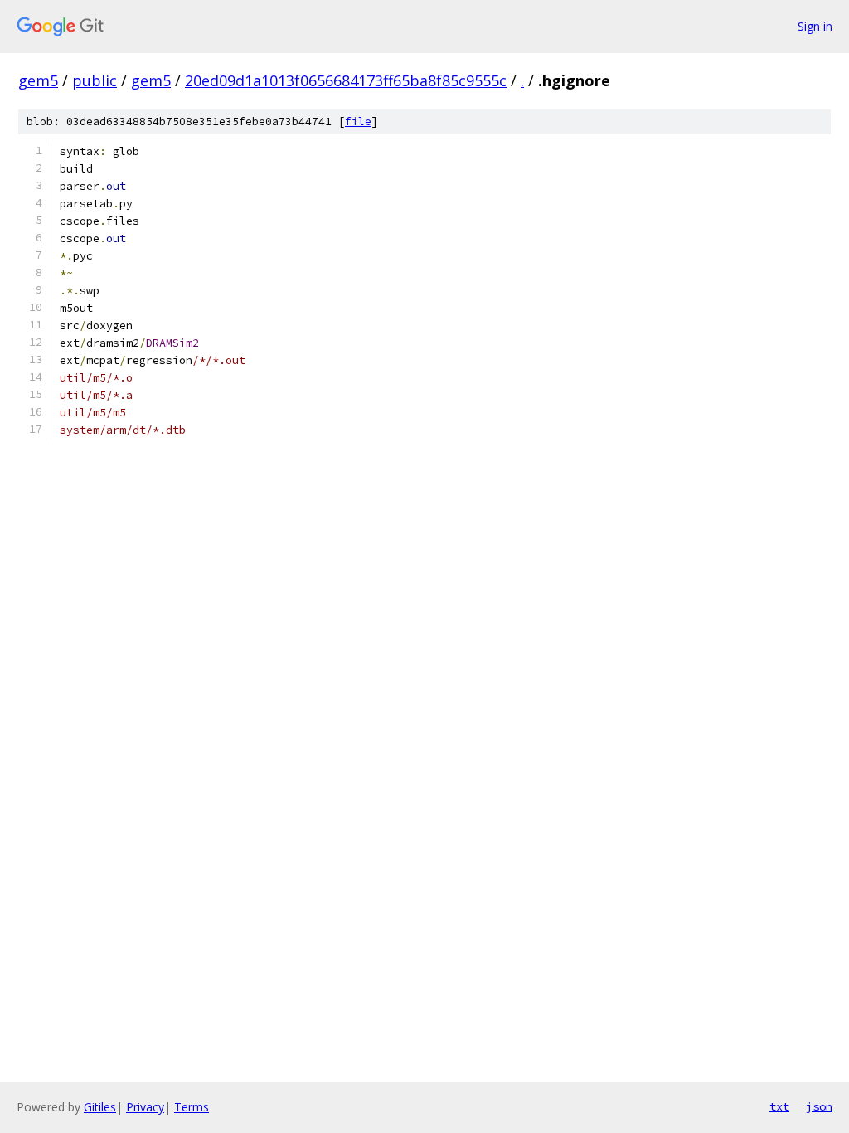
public (94, 80)
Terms (191, 1107)
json (819, 1106)
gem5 (38, 80)
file (358, 121)
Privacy (145, 1107)
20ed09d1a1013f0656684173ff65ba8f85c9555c (346, 80)
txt (779, 1106)
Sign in (815, 26)
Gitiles (100, 1107)
